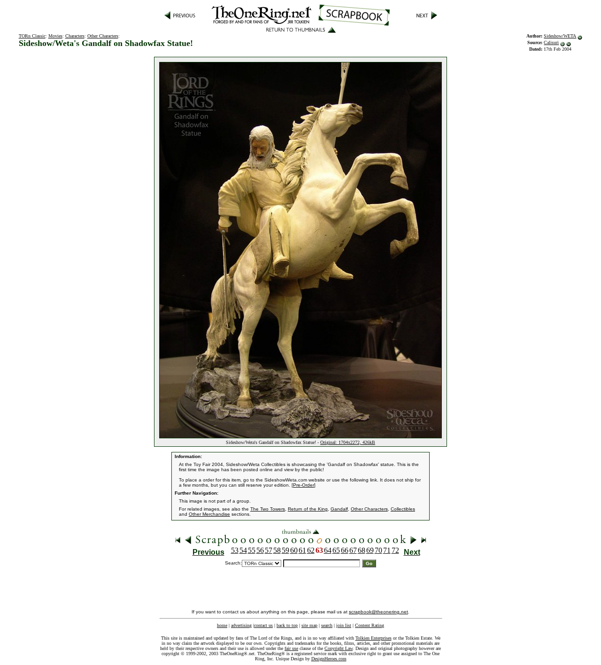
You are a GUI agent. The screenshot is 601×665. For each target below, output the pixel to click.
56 (260, 550)
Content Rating (369, 625)
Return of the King (308, 509)
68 (361, 550)
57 (268, 550)
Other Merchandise (209, 514)
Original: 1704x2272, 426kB (347, 442)
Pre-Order (303, 485)
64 (327, 550)
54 (243, 550)
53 (235, 550)
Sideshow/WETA (560, 35)
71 (387, 550)
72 (395, 550)
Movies (55, 35)
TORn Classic (32, 35)
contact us (263, 625)
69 (370, 550)
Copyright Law (338, 648)
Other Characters (102, 35)
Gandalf (339, 509)
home (222, 625)
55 (251, 550)
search (326, 625)
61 (302, 550)
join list (343, 625)
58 (277, 550)
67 (353, 550)
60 (294, 550)
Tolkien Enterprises (373, 638)
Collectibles (403, 509)
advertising (241, 625)
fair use (291, 648)
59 (285, 550)
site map (309, 625)
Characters (75, 35)
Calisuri (551, 42)
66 (344, 550)
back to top (287, 625)
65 (336, 550)
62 (311, 550)
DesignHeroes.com (329, 658)
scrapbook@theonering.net (378, 611)
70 (378, 550)
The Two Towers (267, 509)
